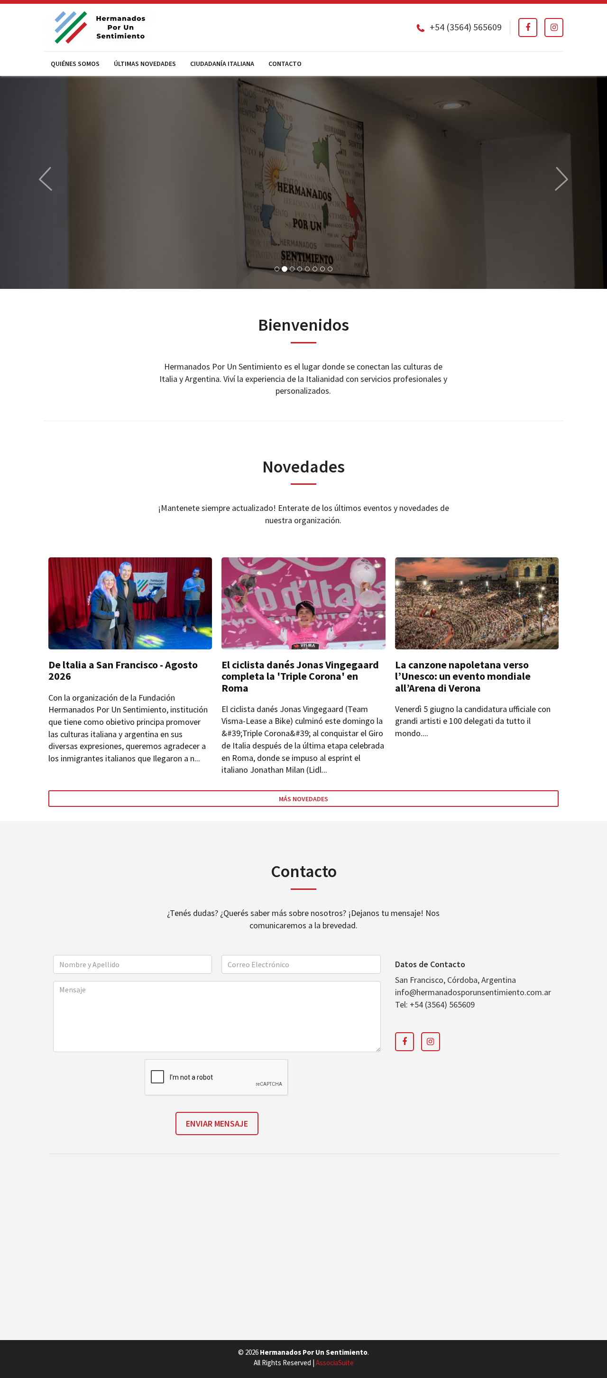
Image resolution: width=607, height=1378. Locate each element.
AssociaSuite (335, 1362)
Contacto (285, 63)
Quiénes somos (75, 63)
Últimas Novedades (145, 63)
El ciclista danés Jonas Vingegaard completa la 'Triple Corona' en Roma (300, 676)
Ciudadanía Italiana (222, 63)
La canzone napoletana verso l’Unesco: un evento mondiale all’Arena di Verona (463, 676)
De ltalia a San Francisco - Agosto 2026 (123, 670)
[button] (45, 178)
